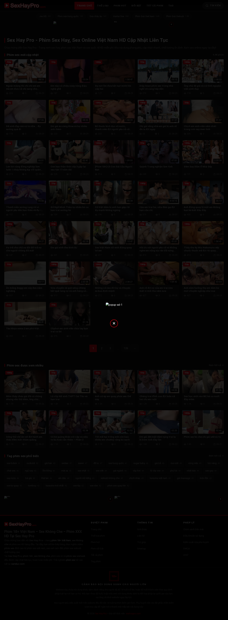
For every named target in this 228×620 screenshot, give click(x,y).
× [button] (114, 323)
